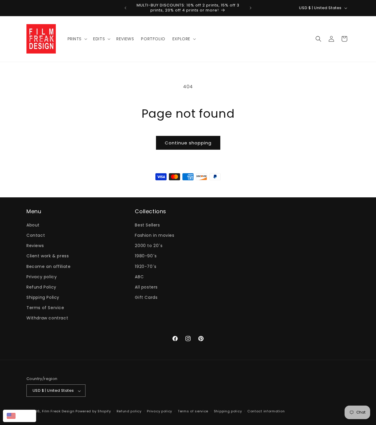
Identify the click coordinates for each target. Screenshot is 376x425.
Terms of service (193, 411)
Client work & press (47, 256)
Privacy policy (41, 276)
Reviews (35, 246)
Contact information (266, 411)
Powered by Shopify (93, 411)
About (33, 225)
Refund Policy (41, 287)
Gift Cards (146, 297)
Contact (35, 235)
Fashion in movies (154, 235)
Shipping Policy (42, 297)
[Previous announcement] (125, 8)
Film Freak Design (58, 411)
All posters (146, 287)
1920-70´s (145, 266)
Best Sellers (147, 225)
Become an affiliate (48, 266)
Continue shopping (188, 143)
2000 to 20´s (148, 246)
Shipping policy (228, 411)
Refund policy (129, 411)
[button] (77, 39)
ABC (139, 276)
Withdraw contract (47, 318)
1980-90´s (146, 256)
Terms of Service (45, 308)
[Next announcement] (250, 8)
